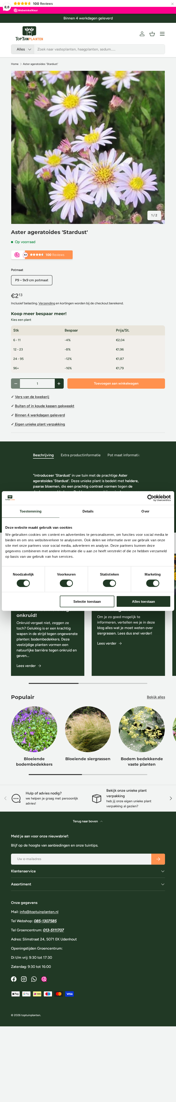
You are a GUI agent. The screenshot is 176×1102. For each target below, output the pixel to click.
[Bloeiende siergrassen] (88, 729)
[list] (88, 147)
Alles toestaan (143, 601)
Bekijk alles (156, 697)
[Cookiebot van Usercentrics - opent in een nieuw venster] (151, 497)
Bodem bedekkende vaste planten (142, 761)
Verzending (46, 303)
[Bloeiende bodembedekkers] (34, 729)
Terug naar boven (86, 821)
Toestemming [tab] (30, 511)
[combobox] (88, 49)
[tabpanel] (88, 490)
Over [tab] (145, 511)
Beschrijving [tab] (43, 455)
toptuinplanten (30, 1015)
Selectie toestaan (87, 601)
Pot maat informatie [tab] (123, 455)
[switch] (66, 583)
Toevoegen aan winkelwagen (116, 383)
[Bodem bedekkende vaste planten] (142, 729)
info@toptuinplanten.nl (39, 912)
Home (15, 64)
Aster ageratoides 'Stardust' (40, 64)
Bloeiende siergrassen (87, 758)
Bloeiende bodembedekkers (34, 761)
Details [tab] (88, 511)
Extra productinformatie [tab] (81, 455)
